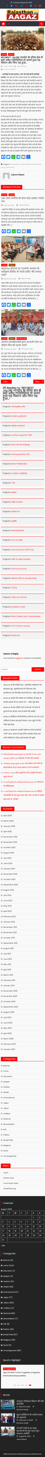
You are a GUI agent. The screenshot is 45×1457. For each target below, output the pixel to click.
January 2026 (9, 826)
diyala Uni (16, 511)
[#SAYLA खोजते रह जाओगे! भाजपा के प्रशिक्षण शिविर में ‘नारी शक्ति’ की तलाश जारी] (22, 249)
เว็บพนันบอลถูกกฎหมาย (12, 763)
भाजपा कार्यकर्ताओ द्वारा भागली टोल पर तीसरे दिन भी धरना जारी (21, 343)
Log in (5, 1172)
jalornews (10, 167)
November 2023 (10, 842)
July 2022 (7, 895)
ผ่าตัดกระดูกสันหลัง (19, 416)
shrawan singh (27, 349)
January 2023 (9, 868)
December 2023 (10, 837)
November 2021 (10, 932)
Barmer (6, 1066)
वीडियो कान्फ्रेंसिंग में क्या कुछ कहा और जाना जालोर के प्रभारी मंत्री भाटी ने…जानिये (23, 795)
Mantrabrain (37, 1454)
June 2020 (7, 1023)
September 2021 (10, 943)
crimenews (14, 164)
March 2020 (8, 1038)
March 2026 (8, 821)
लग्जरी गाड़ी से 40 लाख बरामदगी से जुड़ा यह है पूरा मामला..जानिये (27, 1431)
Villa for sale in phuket (21, 559)
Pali (4, 1129)
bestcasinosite (18, 530)
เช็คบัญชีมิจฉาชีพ (18, 406)
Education (7, 1076)
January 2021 (8, 985)
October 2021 (9, 938)
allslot (14, 492)
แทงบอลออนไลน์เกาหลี (20, 454)
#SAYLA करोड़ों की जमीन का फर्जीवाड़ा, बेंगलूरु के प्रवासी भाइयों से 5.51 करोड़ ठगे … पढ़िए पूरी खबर (22, 700)
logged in (19, 658)
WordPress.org (9, 1188)
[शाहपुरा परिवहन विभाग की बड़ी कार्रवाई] (8, 1404)
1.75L (13, 483)
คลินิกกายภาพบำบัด (19, 597)
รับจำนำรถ (7, 772)
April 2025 (7, 831)
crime (4, 54)
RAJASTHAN (21, 339)
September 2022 (10, 884)
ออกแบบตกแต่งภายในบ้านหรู (23, 549)
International (8, 1097)
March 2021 (8, 975)
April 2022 (7, 911)
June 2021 (7, 959)
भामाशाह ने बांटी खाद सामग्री (28, 758)
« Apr (3, 1245)
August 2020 (8, 1012)
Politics (12, 265)
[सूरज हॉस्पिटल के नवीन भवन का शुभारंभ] (8, 1418)
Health (6, 1092)
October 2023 (9, 847)
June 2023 (7, 863)
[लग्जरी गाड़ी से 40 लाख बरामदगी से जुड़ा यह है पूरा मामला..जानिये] (8, 1431)
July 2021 (7, 953)
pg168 (14, 521)
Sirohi (5, 1151)
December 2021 (10, 927)
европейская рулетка (19, 568)
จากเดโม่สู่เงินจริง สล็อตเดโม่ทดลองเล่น (18, 782)
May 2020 (7, 1028)
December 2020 (10, 991)
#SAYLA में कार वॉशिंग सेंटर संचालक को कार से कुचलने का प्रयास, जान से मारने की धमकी (21, 709)
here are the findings (21, 444)
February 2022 (9, 916)
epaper (6, 1081)
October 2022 (9, 879)
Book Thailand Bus (19, 464)
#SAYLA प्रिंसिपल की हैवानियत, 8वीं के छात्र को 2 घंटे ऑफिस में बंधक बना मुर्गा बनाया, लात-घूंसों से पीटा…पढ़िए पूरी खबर (23, 720)
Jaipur (6, 1103)
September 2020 (10, 1007)
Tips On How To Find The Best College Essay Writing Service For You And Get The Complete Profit (21, 1375)
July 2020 (7, 1017)
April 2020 (7, 1033)
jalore (3, 167)
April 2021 (7, 969)
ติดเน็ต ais (16, 635)
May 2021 (7, 964)
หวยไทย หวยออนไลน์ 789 (22, 435)
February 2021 (9, 980)
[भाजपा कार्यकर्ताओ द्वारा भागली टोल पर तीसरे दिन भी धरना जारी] (22, 322)
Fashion (6, 1087)
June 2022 (7, 900)
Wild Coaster (17, 502)
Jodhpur (6, 1113)
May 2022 (7, 906)
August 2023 (8, 853)
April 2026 (7, 815)
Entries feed (8, 1178)
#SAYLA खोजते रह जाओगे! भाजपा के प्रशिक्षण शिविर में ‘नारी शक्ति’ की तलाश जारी (21, 271)
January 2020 (9, 1049)
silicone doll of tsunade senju (24, 578)
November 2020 (10, 996)
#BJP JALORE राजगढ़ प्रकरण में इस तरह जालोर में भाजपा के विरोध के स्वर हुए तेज (8, 381)
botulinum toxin (18, 607)
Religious (7, 1145)
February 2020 (9, 1044)
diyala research (18, 425)
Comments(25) (9, 69)
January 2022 (9, 922)
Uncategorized (9, 1156)
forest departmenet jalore (30, 164)
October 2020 (9, 1001)
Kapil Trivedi (26, 278)
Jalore (11, 54)
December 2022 (10, 874)
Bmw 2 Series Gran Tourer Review (26, 616)
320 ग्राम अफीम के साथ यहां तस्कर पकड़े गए (22, 200)
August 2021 (8, 948)
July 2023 (7, 858)
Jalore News (21, 66)
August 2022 (8, 890)
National (6, 1119)
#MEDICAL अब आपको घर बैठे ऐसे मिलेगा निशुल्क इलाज (39, 381)
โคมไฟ (14, 587)
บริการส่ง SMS (17, 540)
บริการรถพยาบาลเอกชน (21, 626)
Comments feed (10, 1183)
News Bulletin (9, 1124)
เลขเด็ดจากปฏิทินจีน (19, 473)
